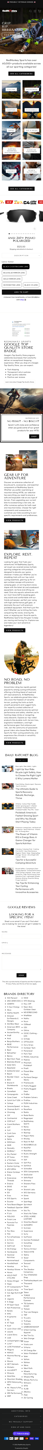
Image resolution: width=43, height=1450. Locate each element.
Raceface (28, 1109)
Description (21, 255)
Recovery (38, 784)
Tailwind (27, 1246)
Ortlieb (27, 1039)
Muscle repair (29, 784)
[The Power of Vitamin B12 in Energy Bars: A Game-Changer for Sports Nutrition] (8, 830)
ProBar (27, 1094)
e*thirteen (11, 1160)
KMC (9, 1314)
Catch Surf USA (13, 1100)
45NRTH (10, 1004)
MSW (26, 998)
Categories (21, 1416)
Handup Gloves (13, 1269)
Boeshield (11, 1068)
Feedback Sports (14, 1207)
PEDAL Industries (31, 1057)
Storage (18, 855)
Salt (25, 1159)
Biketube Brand (13, 1062)
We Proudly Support (21, 1422)
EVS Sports (11, 1198)
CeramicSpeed (13, 1106)
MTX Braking (29, 1001)
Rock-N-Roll (29, 1141)
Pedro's (27, 1060)
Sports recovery (21, 786)
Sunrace (27, 1228)
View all (21, 760)
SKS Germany (30, 1192)
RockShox (28, 1150)
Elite (9, 1175)
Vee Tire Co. (29, 1335)
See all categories (21, 74)
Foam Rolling (20, 784)
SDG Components (31, 1171)
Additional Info (21, 1411)
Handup (10, 1266)
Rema (26, 1127)
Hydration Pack (21, 876)
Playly (26, 1074)
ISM (8, 1296)
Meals (24, 853)
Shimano (27, 1180)
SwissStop (28, 1243)
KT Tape (10, 1322)
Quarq (26, 1106)
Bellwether (11, 1053)
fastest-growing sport (23, 806)
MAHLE (10, 1352)
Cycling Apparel (21, 870)
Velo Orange (29, 1338)
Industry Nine (12, 1290)
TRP (25, 1315)
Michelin (10, 1367)
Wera (26, 1365)
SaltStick (27, 1165)
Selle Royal (28, 1177)
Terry (26, 1266)
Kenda (10, 1311)
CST (8, 1127)
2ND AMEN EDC (14, 1001)
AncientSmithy (13, 1032)
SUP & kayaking (24, 595)
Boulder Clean (13, 1077)
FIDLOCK (11, 1216)
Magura (10, 1349)
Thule (26, 1286)
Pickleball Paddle (21, 809)
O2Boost (27, 1024)
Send (21, 975)
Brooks (10, 1088)
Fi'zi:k (9, 1213)
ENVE (9, 1186)
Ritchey (27, 1138)
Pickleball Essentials (29, 808)
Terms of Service (26, 984)
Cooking (36, 849)
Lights (34, 766)
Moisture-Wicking (21, 878)
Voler (26, 1356)
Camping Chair (27, 849)
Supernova (28, 1231)
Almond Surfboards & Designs (12, 1018)
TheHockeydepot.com (33, 1280)
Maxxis (10, 1361)
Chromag (11, 1112)
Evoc (9, 1195)
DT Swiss (11, 1157)
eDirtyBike (11, 1169)
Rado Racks (29, 1115)
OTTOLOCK (29, 1042)
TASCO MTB (29, 1252)
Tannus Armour (30, 1249)
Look (9, 1337)
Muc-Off (27, 1004)
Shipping (13, 249)
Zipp (26, 1395)
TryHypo (27, 1321)
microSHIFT (12, 1370)
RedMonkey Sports (25, 564)
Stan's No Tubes (30, 1213)
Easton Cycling (13, 1166)
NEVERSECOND (30, 1012)
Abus (9, 1010)
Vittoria (27, 1347)
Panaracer (28, 1051)
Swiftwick (28, 1237)
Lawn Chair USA (14, 1329)
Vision (26, 1341)
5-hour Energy (13, 1007)
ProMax (27, 1100)
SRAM (26, 1207)
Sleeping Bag (35, 853)
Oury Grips (28, 1045)
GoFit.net (11, 1246)
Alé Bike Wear (13, 1024)
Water (24, 857)
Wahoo (27, 1362)
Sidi (25, 1186)
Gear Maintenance (30, 851)
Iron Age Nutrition (14, 1293)
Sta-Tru (27, 1210)
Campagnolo (12, 1094)
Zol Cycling (28, 1397)
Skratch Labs (29, 1189)
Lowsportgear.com (15, 1340)
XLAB (26, 1388)
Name (5, 932)
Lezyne (10, 1331)
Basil (9, 1050)
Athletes (18, 804)
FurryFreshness (13, 1237)
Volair (37, 809)
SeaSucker (28, 1174)
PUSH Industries (30, 1103)
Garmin (10, 1243)
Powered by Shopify (21, 1448)
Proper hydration (21, 880)
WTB (26, 1386)
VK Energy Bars (24, 831)
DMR (9, 1145)
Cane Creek (12, 1097)
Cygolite (10, 1136)
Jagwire (10, 1299)
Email (5, 942)
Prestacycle (29, 1083)
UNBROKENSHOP (31, 1327)
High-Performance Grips (31, 874)
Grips (34, 872)
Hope (9, 1284)
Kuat (9, 1325)
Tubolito (27, 1324)
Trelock (27, 1309)
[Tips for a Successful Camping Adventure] (8, 851)
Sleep (28, 853)
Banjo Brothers (13, 1041)
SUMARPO (28, 1225)
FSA (8, 1234)
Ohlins (26, 1030)
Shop (34, 436)
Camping (19, 849)
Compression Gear (32, 868)
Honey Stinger (13, 1281)
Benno (9, 1056)
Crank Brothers (13, 1124)
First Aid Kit (19, 851)
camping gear (10, 585)
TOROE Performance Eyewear (29, 1297)
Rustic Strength (30, 1153)
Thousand (28, 1283)
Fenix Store (12, 1210)
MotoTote (11, 1376)
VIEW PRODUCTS (14, 520)
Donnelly (10, 1148)
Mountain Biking (33, 878)
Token (26, 1292)
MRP (9, 1396)
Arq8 (9, 1035)
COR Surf (11, 1121)
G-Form (10, 1240)
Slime (26, 1195)
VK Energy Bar (30, 1350)
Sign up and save (21, 1427)
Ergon (9, 1189)
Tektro (26, 1255)
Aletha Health (13, 1013)
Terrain (24, 855)
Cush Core (11, 1133)
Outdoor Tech (29, 1048)
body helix (11, 1065)
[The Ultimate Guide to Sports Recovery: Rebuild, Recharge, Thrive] (8, 786)
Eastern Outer (13, 1163)
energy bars (27, 827)
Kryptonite (11, 1316)
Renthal (27, 1129)
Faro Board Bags (14, 1204)
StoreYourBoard (30, 1222)
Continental (12, 1118)
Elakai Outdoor (13, 1172)
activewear (15, 600)
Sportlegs (28, 1201)
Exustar (10, 1201)
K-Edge (10, 1302)
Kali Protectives (13, 1307)
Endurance (19, 827)
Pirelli (26, 1068)
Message (6, 953)
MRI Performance (14, 1393)
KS (8, 1320)
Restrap (27, 1132)
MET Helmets (13, 1364)
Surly (26, 1234)
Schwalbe (28, 1168)
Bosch (9, 1074)
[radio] (16, 266)
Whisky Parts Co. (31, 1380)
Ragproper (28, 1118)
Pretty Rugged (30, 1086)
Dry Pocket (11, 1154)
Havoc (9, 1272)
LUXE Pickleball (14, 1346)
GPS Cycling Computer (23, 872)
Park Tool (28, 1054)
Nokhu (26, 1018)
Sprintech (28, 1204)
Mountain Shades (14, 1379)
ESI (8, 1192)
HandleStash (12, 1263)
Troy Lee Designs (31, 1312)
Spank (26, 1198)
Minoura (10, 1373)
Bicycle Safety (20, 868)
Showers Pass (29, 1183)
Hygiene (18, 853)
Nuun (26, 1021)
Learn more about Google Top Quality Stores (19, 382)
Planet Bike (28, 1071)
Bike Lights (19, 766)
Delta (9, 1139)
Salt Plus (27, 1162)
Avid (9, 1038)
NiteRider (28, 1015)
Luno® (9, 1343)
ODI (25, 1027)
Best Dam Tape (13, 1059)
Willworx (27, 1383)
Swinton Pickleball (31, 1240)
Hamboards (12, 1252)
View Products (14, 630)
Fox (8, 1228)
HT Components (14, 1287)
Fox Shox (11, 1231)
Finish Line (11, 1219)
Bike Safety (27, 766)
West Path (28, 1368)
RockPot (27, 1147)
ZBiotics (27, 1392)
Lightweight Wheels (33, 876)
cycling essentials (11, 579)
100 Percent (12, 998)
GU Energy (11, 1249)
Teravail (27, 1263)
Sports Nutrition (29, 829)
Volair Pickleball (30, 1353)
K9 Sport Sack (13, 1305)
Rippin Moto (29, 1136)
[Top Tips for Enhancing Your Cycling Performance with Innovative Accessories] (8, 871)
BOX (9, 1080)
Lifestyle (34, 806)
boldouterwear (13, 1071)
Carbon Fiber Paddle (29, 804)
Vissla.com (28, 1344)
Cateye (10, 1103)
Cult (9, 1130)
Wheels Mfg (29, 1377)
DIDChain (11, 1142)
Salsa (26, 1156)
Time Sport (28, 1289)
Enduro (10, 1183)
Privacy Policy (11, 984)
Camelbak (11, 1091)
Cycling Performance (34, 870)
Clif (8, 1115)
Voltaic (27, 1359)
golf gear (29, 602)
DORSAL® (11, 1151)
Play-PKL (31, 809)
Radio (26, 1112)
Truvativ (27, 1318)
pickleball (19, 808)
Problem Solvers (30, 1097)
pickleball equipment (13, 607)
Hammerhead (13, 1260)
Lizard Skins (12, 1334)
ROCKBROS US (30, 1144)
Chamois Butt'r (13, 1109)
